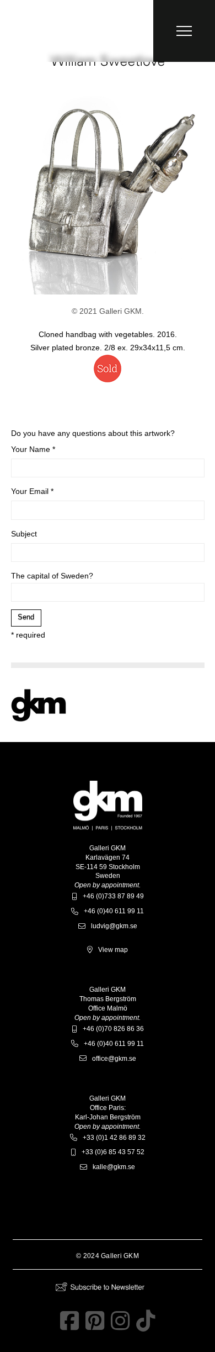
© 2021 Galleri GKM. (108, 311)
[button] (184, 31)
